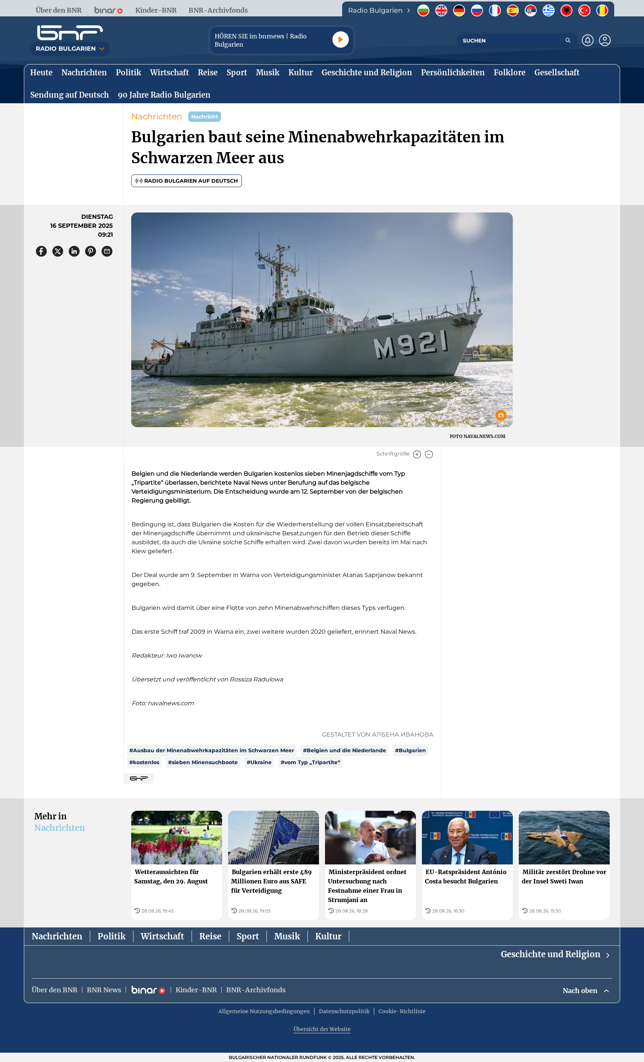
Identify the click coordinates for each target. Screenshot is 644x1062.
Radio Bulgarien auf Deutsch (191, 180)
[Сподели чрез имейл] (107, 251)
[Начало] (70, 32)
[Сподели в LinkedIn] (74, 251)
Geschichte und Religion (550, 954)
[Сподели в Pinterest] (91, 251)
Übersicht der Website (322, 1029)
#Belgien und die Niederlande (344, 750)
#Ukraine (259, 762)
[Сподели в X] (58, 251)
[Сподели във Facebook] (41, 251)
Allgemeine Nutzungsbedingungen (264, 1011)
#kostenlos (144, 762)
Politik (112, 936)
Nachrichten (156, 116)
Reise (210, 936)
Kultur (328, 936)
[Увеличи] (417, 454)
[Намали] (428, 454)
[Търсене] (568, 40)
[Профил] (605, 40)
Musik (287, 936)
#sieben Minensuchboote (203, 762)
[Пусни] (340, 39)
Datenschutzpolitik (344, 1011)
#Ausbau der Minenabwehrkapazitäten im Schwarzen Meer (211, 750)
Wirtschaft (162, 936)
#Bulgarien (410, 750)
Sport (248, 936)
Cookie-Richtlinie (402, 1011)
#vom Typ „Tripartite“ (310, 762)
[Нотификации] (587, 40)
